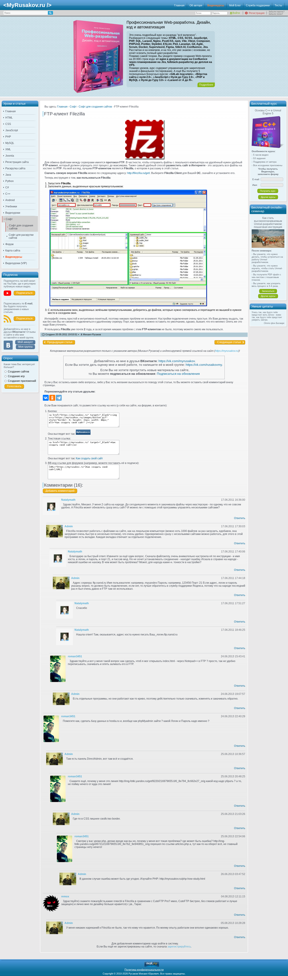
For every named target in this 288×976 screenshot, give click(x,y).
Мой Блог (235, 5)
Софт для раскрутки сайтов (21, 236)
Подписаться (24, 292)
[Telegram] (59, 398)
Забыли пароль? (276, 12)
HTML (9, 117)
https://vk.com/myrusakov (176, 361)
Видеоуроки (12, 212)
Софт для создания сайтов (21, 227)
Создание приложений (22, 380)
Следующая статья (229, 342)
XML (8, 149)
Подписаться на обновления (178, 373)
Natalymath (68, 499)
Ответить (239, 518)
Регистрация (256, 13)
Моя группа (25, 346)
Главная (179, 5)
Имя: (255, 185)
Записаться (268, 291)
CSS (8, 124)
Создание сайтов (18, 371)
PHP (8, 136)
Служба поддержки (258, 5)
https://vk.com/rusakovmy (204, 364)
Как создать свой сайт (89, 458)
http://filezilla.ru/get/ (138, 173)
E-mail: (256, 179)
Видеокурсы (215, 5)
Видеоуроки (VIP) (16, 263)
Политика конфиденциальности (144, 969)
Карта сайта (12, 250)
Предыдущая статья (59, 342)
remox (65, 896)
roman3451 (75, 656)
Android (10, 200)
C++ (7, 193)
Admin (68, 526)
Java (8, 174)
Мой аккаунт (25, 342)
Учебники (11, 206)
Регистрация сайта (17, 162)
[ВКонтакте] (46, 398)
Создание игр (16, 376)
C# (7, 187)
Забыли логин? (276, 14)
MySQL (9, 143)
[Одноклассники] (52, 398)
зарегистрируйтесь (179, 946)
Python (9, 181)
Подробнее (206, 84)
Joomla (9, 155)
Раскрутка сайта (15, 168)
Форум (9, 244)
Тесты (278, 5)
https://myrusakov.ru (226, 350)
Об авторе (196, 5)
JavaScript (11, 130)
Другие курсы (268, 197)
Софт (9, 219)
